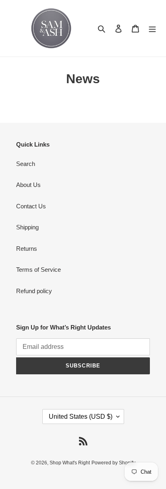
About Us (28, 184)
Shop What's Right (70, 463)
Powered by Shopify (113, 463)
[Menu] (152, 28)
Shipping (27, 227)
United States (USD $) (80, 416)
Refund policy (34, 291)
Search (25, 163)
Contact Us (31, 206)
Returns (26, 248)
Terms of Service (38, 269)
